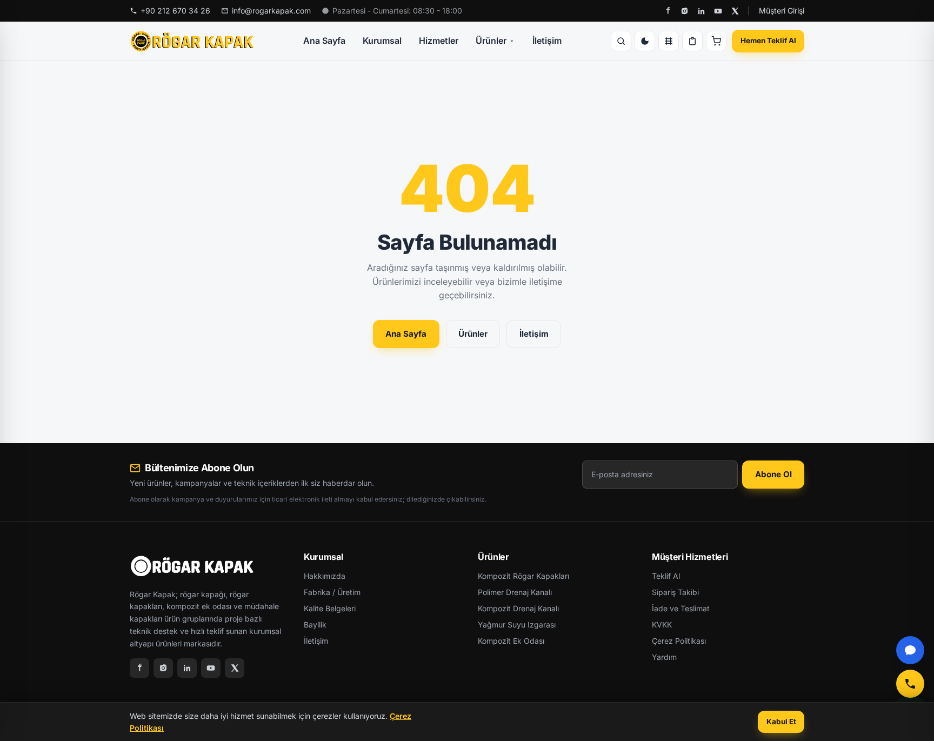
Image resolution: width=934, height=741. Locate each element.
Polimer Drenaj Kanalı (515, 592)
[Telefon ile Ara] (910, 684)
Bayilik (315, 624)
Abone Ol (773, 474)
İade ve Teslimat (681, 608)
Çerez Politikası (679, 640)
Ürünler (491, 40)
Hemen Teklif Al (768, 40)
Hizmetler (438, 40)
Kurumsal (382, 40)
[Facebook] (668, 11)
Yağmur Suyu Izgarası (517, 624)
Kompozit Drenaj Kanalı (518, 608)
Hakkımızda (324, 575)
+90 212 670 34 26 (175, 10)
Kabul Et (781, 721)
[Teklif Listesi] (692, 41)
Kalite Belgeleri (330, 608)
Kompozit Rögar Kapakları (523, 575)
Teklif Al (666, 575)
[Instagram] (685, 11)
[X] (735, 11)
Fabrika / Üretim (332, 592)
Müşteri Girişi (781, 10)
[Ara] (621, 41)
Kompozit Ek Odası (511, 640)
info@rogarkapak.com (271, 10)
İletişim (547, 40)
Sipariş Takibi (675, 592)
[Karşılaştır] (668, 41)
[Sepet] (716, 41)
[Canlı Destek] (910, 650)
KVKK (662, 624)
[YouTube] (718, 11)
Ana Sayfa (324, 40)
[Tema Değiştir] (645, 41)
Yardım (664, 657)
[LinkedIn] (701, 11)
